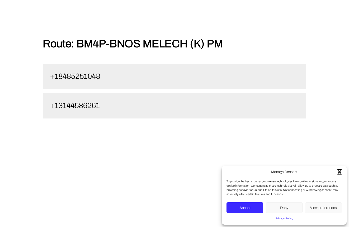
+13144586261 (75, 105)
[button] (339, 172)
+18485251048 (75, 76)
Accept (245, 208)
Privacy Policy (284, 218)
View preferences (323, 208)
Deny (284, 208)
